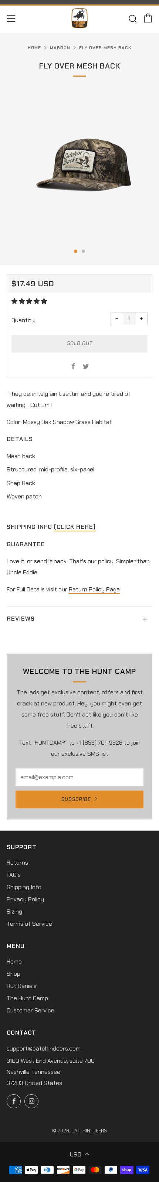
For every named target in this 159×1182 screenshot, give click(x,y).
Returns (17, 863)
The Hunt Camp (27, 998)
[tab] (75, 251)
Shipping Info (24, 887)
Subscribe (76, 799)
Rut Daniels (22, 986)
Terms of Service (29, 924)
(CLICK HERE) (75, 527)
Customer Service (30, 1010)
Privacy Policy (25, 899)
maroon (60, 48)
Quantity (23, 320)
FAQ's (14, 875)
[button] (29, 301)
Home (34, 48)
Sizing (14, 911)
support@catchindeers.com (44, 1048)
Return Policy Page (94, 589)
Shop (13, 974)
